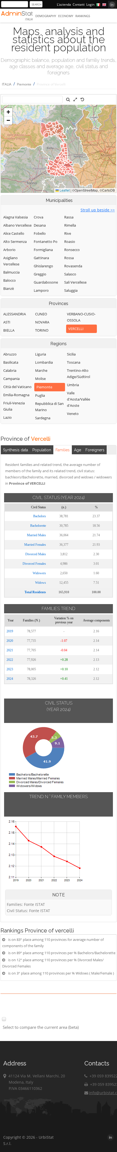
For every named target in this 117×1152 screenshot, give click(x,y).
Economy (65, 16)
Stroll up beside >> (98, 209)
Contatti (79, 4)
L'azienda (64, 4)
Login (90, 4)
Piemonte (24, 84)
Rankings (82, 16)
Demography (45, 16)
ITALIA (6, 84)
